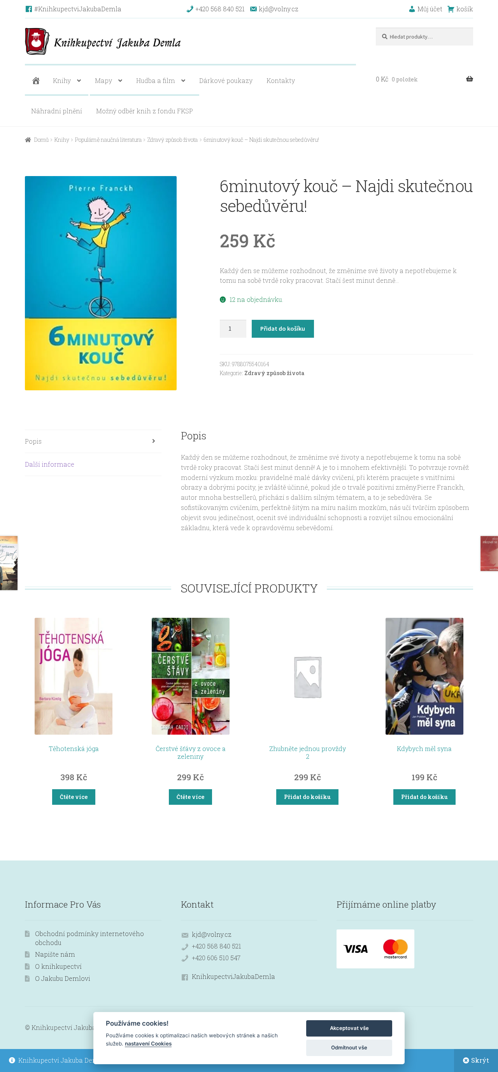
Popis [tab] (33, 441)
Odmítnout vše (349, 1047)
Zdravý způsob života (172, 139)
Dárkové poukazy (226, 80)
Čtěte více (74, 796)
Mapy (103, 80)
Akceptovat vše (349, 1028)
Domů (41, 139)
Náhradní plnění (56, 111)
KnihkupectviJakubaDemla (233, 976)
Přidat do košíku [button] (307, 796)
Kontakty (281, 80)
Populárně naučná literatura (108, 139)
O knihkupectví (58, 966)
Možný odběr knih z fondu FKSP (144, 111)
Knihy (62, 80)
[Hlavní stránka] (35, 80)
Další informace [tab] (49, 464)
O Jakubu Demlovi (62, 978)
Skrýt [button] (480, 1060)
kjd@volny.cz (211, 934)
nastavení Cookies (148, 1043)
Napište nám (55, 954)
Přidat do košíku (282, 328)
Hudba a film (155, 80)
